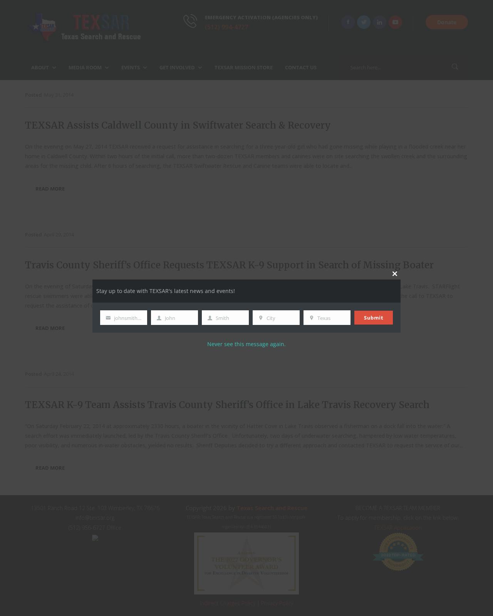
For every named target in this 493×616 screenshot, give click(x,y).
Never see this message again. (246, 344)
